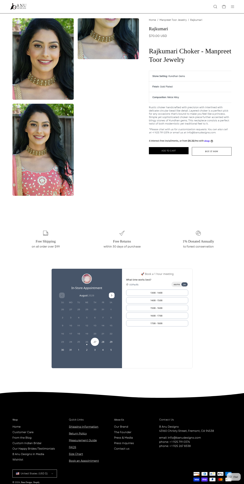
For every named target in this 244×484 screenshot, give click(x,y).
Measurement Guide (83, 440)
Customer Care (23, 432)
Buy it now (211, 151)
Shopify (36, 482)
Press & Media (123, 438)
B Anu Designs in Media (28, 454)
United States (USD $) (34, 473)
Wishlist (17, 460)
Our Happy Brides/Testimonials (33, 449)
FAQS (72, 447)
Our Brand (121, 427)
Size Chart (76, 454)
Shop (15, 419)
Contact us (121, 449)
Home (152, 20)
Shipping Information (83, 427)
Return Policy (78, 433)
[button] (215, 6)
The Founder (122, 432)
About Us (119, 419)
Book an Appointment (84, 461)
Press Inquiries (124, 443)
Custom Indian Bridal (26, 443)
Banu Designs (26, 482)
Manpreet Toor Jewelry (173, 20)
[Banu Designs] (18, 6)
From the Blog (22, 438)
